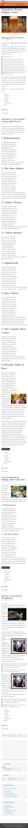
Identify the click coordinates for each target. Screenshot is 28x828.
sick (8, 657)
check (9, 401)
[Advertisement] (15, 750)
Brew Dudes (7, 790)
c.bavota (20, 826)
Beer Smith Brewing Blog (10, 788)
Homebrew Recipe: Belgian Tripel (12, 11)
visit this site (8, 676)
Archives (4, 778)
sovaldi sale (4, 485)
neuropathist (8, 641)
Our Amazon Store (9, 813)
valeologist (7, 490)
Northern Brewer (8, 812)
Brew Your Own (8, 791)
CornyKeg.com (8, 805)
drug (6, 128)
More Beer (7, 808)
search (23, 48)
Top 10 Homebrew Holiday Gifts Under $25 (13, 478)
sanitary (19, 623)
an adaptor (9, 258)
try (7, 692)
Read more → (6, 449)
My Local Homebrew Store (11, 810)
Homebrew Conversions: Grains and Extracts (13, 120)
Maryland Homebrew (9, 807)
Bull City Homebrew (9, 793)
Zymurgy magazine (6, 46)
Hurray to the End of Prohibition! (12, 597)
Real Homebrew (13, 825)
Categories (4, 767)
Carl (4, 14)
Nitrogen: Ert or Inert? (13, 37)
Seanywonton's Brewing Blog (11, 795)
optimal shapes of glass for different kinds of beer (14, 319)
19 (19, 735)
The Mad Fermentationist (10, 796)
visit (11, 56)
